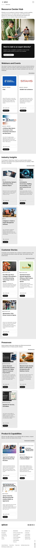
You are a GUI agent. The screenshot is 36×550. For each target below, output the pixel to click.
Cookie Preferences (5, 545)
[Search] (33, 2)
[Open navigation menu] (2, 2)
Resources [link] (8, 4)
